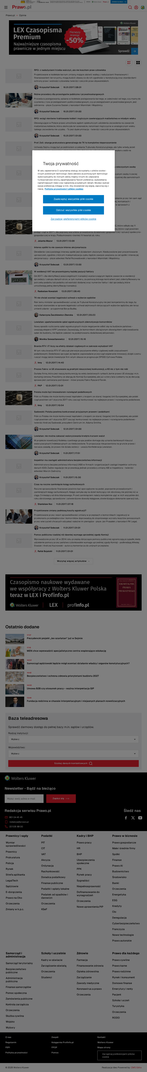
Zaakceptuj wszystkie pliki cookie (73, 199)
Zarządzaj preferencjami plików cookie (73, 218)
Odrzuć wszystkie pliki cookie (73, 210)
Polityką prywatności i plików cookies (64, 189)
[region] (73, 190)
